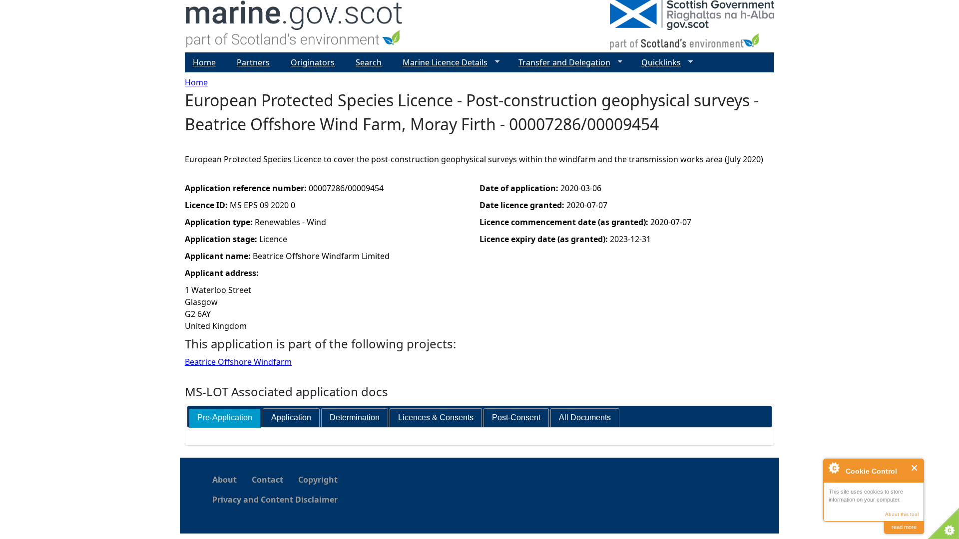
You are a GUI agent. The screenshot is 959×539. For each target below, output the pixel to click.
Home (196, 82)
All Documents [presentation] (585, 417)
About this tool (902, 514)
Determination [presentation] (355, 417)
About (224, 479)
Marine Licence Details (441, 62)
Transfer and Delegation (560, 62)
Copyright (318, 479)
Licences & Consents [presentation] (436, 417)
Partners (253, 62)
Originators (313, 62)
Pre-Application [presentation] (224, 417)
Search (369, 62)
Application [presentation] (291, 417)
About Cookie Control (834, 467)
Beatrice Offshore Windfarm (238, 361)
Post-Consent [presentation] (516, 417)
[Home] (294, 26)
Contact (267, 479)
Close (915, 468)
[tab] (225, 418)
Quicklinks (657, 62)
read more (904, 527)
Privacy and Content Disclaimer (275, 499)
